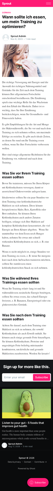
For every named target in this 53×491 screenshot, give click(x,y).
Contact (27, 462)
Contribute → (40, 462)
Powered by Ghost (26, 468)
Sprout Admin (18, 36)
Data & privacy (14, 462)
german (6, 12)
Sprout (6, 3)
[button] (48, 3)
